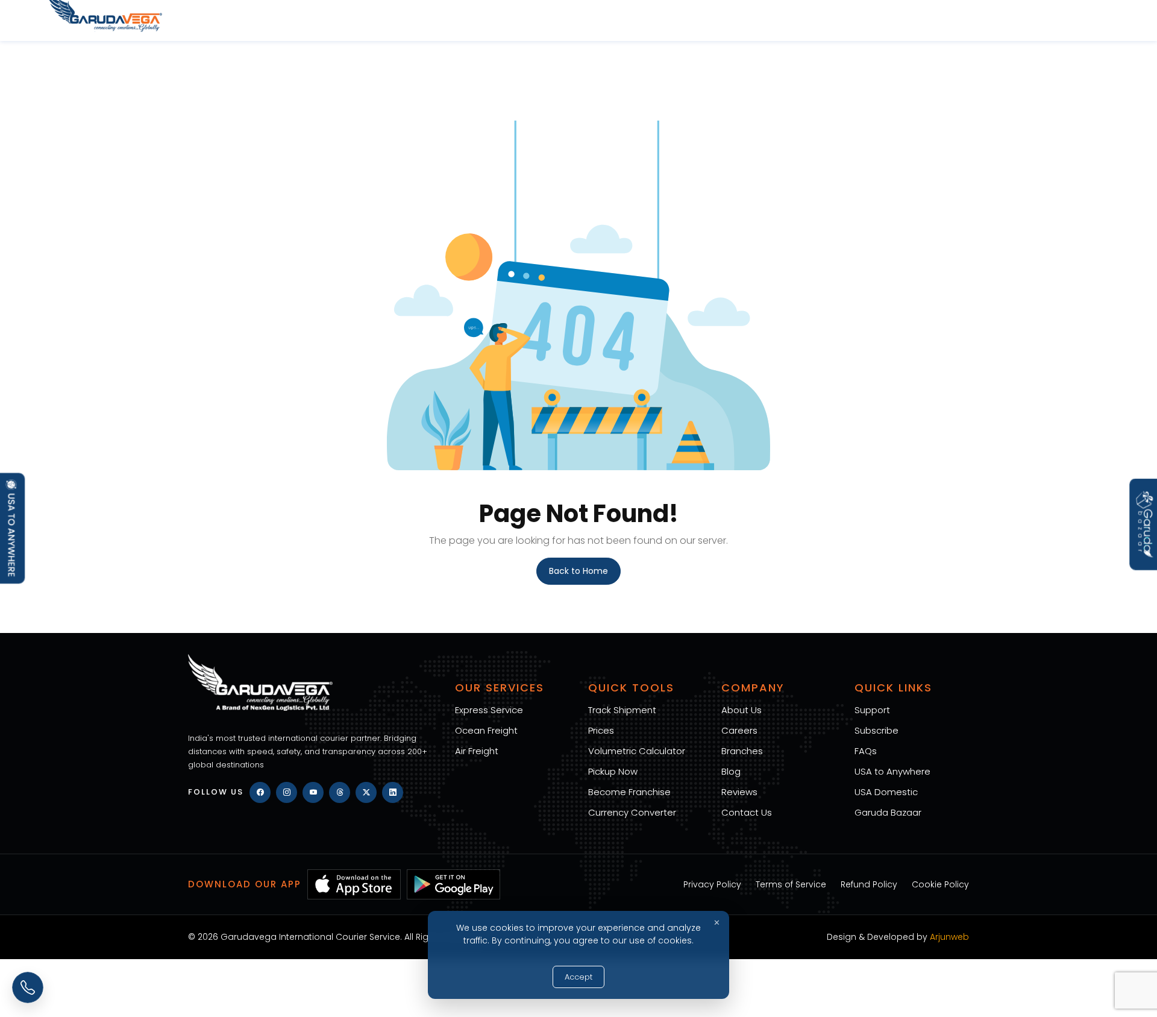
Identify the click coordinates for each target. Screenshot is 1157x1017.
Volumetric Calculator (636, 751)
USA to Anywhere (892, 771)
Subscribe (876, 730)
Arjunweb (949, 937)
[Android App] (453, 884)
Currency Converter (632, 812)
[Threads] (339, 792)
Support (872, 710)
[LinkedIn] (392, 792)
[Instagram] (286, 792)
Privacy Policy (712, 884)
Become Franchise (629, 792)
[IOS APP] (354, 884)
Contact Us (746, 812)
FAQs (865, 751)
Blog (731, 771)
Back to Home (578, 571)
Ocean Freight (486, 730)
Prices (601, 730)
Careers (739, 730)
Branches (742, 751)
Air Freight (476, 751)
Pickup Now (613, 771)
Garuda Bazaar (887, 812)
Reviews (739, 792)
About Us (741, 710)
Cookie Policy (940, 884)
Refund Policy (869, 884)
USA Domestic (886, 792)
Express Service (489, 710)
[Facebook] (260, 792)
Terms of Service (791, 884)
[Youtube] (313, 792)
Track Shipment (622, 710)
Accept (578, 977)
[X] (366, 792)
